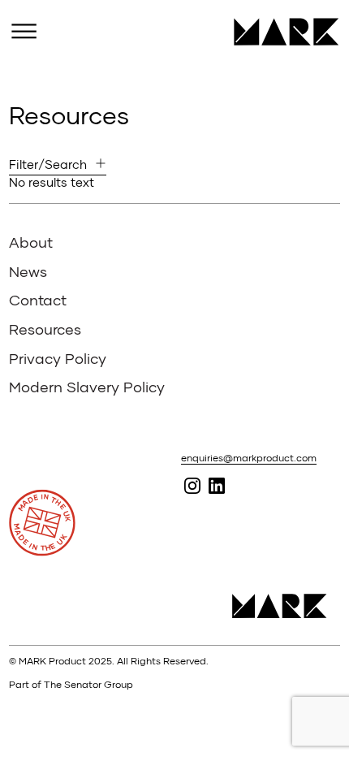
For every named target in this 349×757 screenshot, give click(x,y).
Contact (38, 300)
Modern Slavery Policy (87, 387)
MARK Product (280, 31)
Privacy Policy (57, 358)
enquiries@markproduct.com (249, 458)
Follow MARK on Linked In (216, 485)
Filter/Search (48, 164)
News (28, 271)
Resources (45, 329)
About (31, 242)
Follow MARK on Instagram (192, 485)
